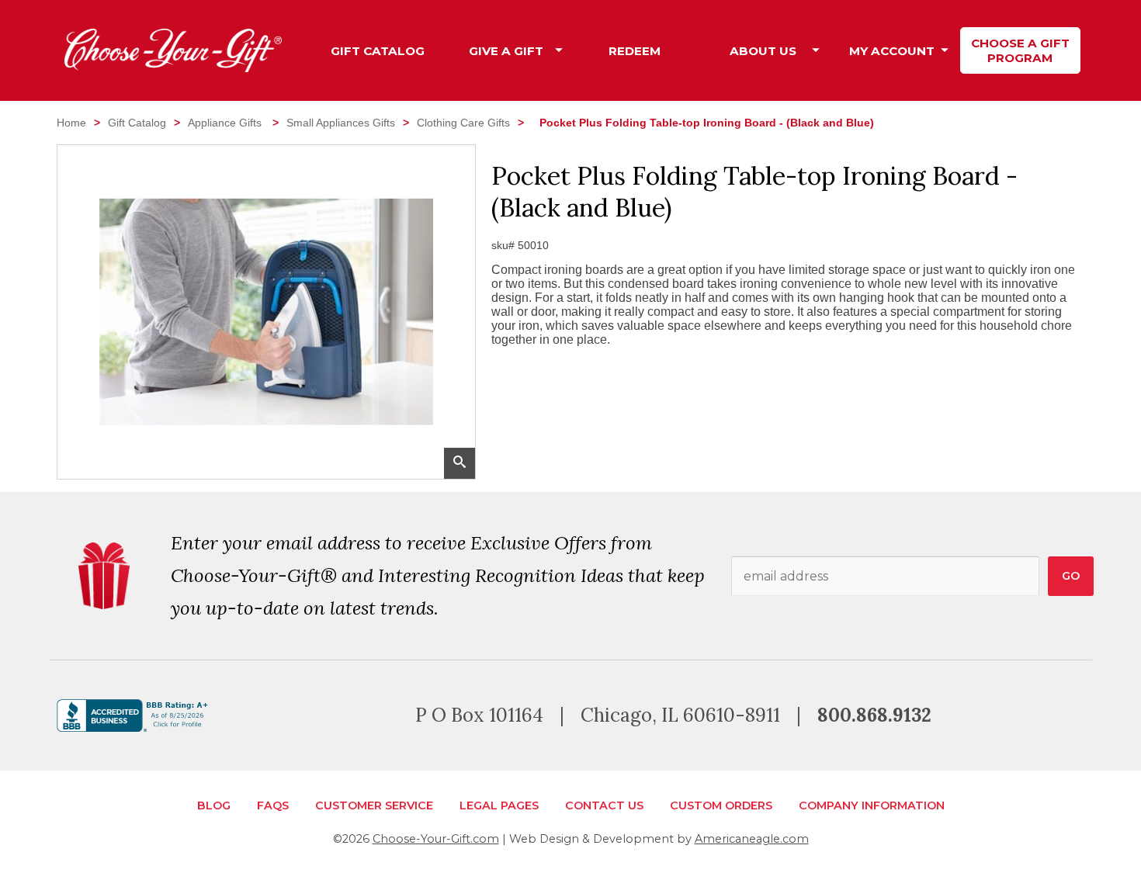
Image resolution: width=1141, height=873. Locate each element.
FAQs (273, 805)
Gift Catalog (137, 122)
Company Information (872, 805)
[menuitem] (378, 51)
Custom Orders (721, 805)
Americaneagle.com (752, 839)
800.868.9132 (874, 715)
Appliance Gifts (226, 122)
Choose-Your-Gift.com (436, 839)
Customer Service (374, 805)
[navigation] (699, 50)
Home (71, 122)
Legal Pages (499, 805)
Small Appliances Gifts (340, 122)
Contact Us (604, 805)
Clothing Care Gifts (463, 122)
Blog (214, 805)
